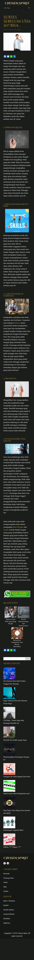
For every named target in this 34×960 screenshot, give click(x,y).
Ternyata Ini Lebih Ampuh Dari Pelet (16, 776)
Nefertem (6, 923)
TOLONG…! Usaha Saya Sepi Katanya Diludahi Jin (13, 721)
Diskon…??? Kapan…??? (12, 847)
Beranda (6, 873)
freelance (16, 323)
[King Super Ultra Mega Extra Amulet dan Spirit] (9, 803)
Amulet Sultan (8, 909)
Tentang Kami (8, 878)
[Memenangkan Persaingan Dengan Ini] (9, 749)
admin (6, 29)
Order (5, 882)
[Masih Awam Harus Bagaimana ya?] (9, 786)
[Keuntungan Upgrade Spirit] (9, 822)
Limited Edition (8, 914)
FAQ (4, 887)
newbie (6, 493)
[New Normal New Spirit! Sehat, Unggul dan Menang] (9, 673)
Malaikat (6, 918)
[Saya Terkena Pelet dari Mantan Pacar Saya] (9, 693)
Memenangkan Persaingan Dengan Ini (16, 758)
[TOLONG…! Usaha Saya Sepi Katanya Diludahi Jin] (9, 713)
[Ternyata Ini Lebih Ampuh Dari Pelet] (9, 769)
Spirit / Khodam (9, 901)
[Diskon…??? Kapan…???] (9, 839)
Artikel (19, 29)
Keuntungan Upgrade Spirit (13, 830)
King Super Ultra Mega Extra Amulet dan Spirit (16, 811)
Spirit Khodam (18, 527)
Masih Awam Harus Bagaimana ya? (16, 793)
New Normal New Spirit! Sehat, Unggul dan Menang (14, 682)
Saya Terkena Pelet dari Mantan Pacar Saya (15, 702)
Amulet (6, 530)
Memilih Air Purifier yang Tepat (15, 740)
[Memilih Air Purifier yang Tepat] (9, 732)
